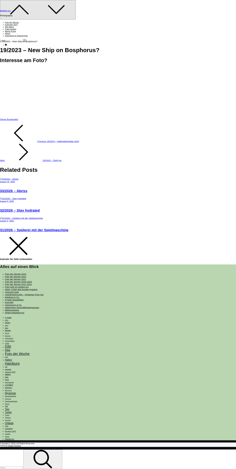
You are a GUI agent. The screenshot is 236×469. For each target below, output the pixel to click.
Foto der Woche (12, 22)
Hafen (8, 359)
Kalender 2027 (11, 25)
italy (6, 377)
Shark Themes (14, 446)
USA (6, 426)
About (7, 34)
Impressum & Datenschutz (16, 36)
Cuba (7, 343)
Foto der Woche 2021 (15, 279)
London (9, 385)
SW (6, 406)
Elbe (7, 350)
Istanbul (8, 369)
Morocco (8, 390)
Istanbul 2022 (10, 372)
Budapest (8, 336)
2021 (6, 320)
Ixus (7, 380)
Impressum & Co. (13, 305)
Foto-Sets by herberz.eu (17, 287)
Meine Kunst (10, 31)
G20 (6, 357)
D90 (8, 346)
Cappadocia (9, 338)
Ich (6, 367)
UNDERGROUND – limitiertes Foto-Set (24, 295)
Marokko (8, 388)
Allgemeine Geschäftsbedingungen (22, 307)
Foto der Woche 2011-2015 (18, 284)
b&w (6, 328)
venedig (7, 434)
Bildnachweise (12, 310)
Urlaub (9, 423)
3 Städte (8, 318)
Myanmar (10, 393)
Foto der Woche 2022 (15, 276)
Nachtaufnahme (10, 396)
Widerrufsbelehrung (14, 313)
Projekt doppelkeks (14, 300)
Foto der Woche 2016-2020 (18, 282)
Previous (58, 141)
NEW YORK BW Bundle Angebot (21, 289)
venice (7, 436)
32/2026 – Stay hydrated (20, 210)
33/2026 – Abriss (13, 191)
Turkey (7, 415)
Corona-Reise (10, 341)
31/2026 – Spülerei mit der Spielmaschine (34, 230)
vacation (9, 429)
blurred (7, 333)
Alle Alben (9, 27)
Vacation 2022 (10, 431)
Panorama (8, 399)
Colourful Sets (12, 292)
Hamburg (12, 363)
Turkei (8, 412)
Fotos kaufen (10, 29)
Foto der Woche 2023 (15, 274)
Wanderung (9, 439)
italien (8, 374)
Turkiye (8, 418)
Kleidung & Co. (12, 297)
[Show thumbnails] (9, 119)
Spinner (7, 404)
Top (7, 409)
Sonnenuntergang (11, 401)
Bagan (8, 330)
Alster (7, 323)
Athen (6, 325)
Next (30, 160)
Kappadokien (9, 382)
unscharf (8, 420)
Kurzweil (9, 302)
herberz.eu (5, 11)
